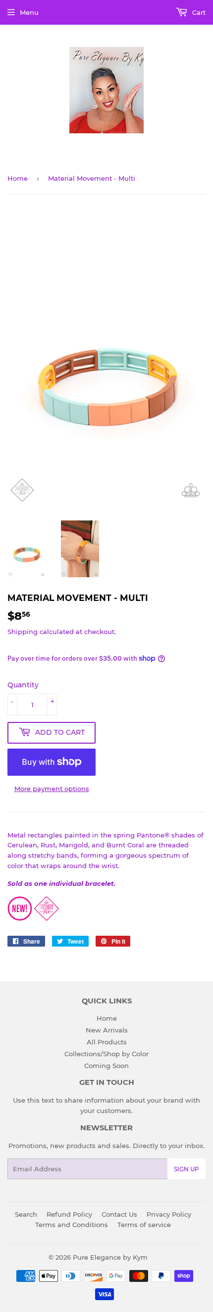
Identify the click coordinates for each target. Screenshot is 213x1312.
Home (17, 178)
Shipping (22, 632)
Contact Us (119, 1214)
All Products (107, 1042)
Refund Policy (69, 1214)
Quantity (23, 684)
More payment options (51, 789)
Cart (198, 12)
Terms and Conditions (71, 1225)
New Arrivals (107, 1030)
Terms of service (144, 1225)
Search (26, 1214)
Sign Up (186, 1169)
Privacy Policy (169, 1214)
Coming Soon (106, 1066)
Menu (29, 12)
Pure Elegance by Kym (110, 1257)
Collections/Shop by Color (106, 1054)
